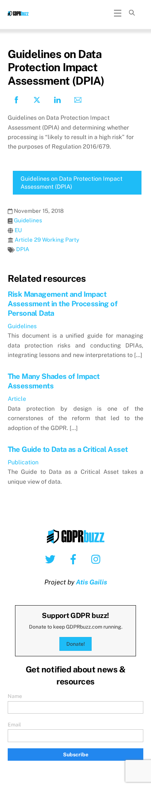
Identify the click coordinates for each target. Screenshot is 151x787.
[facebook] (75, 559)
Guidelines (28, 220)
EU (18, 230)
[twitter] (51, 559)
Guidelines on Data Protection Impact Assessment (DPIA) (71, 182)
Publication (23, 462)
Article (17, 398)
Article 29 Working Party (47, 240)
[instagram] (98, 559)
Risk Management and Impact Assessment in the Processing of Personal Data (62, 304)
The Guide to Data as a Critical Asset (68, 449)
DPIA (22, 249)
